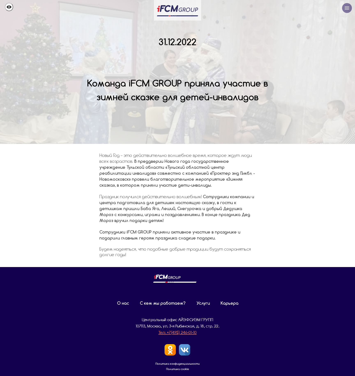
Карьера (230, 303)
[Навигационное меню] (347, 8)
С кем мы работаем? (163, 303)
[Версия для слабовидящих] (9, 7)
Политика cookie (177, 369)
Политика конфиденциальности (178, 363)
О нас (123, 303)
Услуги (203, 303)
